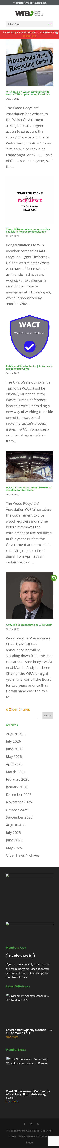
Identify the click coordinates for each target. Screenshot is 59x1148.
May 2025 (14, 847)
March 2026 (15, 771)
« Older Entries (18, 709)
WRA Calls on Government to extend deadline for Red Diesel (28, 489)
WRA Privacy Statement (34, 1136)
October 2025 (17, 809)
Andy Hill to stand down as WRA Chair (29, 624)
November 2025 (19, 802)
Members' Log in (20, 955)
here (24, 977)
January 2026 (16, 786)
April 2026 (14, 764)
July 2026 (13, 741)
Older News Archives (22, 855)
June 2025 (14, 840)
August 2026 (16, 733)
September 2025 (19, 817)
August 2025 (16, 825)
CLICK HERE (30, 36)
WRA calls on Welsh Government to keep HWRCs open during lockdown (28, 93)
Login (29, 1142)
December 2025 (19, 794)
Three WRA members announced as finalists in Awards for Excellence (28, 230)
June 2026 (14, 748)
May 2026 (14, 756)
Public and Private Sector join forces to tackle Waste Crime (29, 367)
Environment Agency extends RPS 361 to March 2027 (29, 1031)
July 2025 (13, 832)
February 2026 (17, 779)
